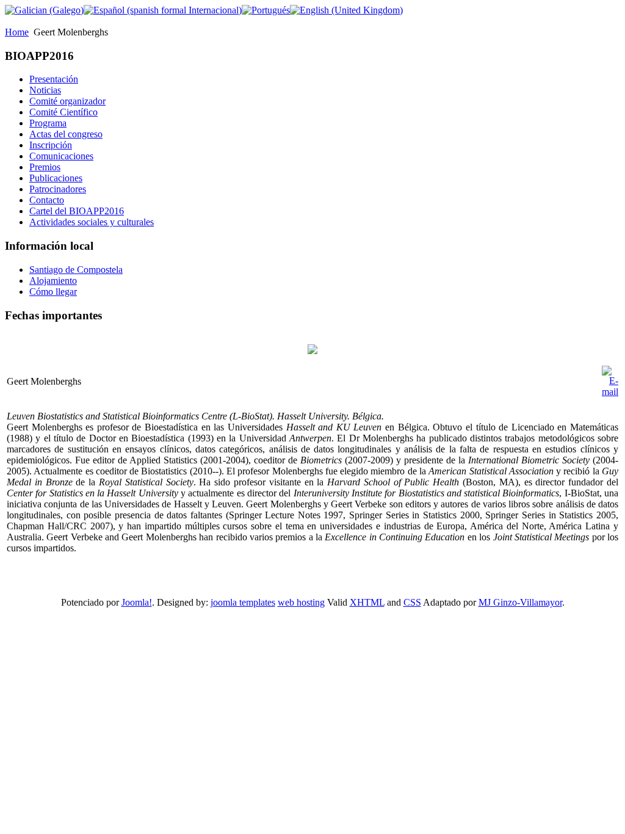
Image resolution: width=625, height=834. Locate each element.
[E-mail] (610, 391)
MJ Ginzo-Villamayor (520, 602)
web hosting (301, 602)
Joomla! (136, 602)
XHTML (367, 602)
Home (17, 32)
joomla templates (243, 602)
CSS (412, 602)
